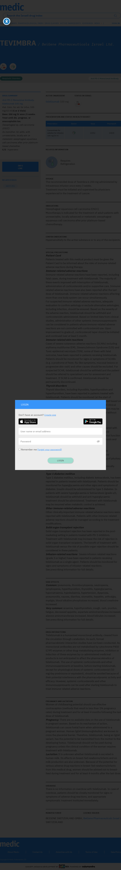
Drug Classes (52, 23)
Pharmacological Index (31, 23)
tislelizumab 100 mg (12, 103)
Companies (87, 23)
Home (3, 23)
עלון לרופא (10, 186)
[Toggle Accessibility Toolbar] (6, 21)
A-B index (12, 23)
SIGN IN (116, 23)
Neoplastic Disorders (11, 78)
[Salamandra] (88, 866)
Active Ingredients (70, 23)
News (97, 23)
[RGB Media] (64, 866)
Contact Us (37, 852)
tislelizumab (52, 101)
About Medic (13, 852)
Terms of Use (91, 852)
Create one (50, 414)
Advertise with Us (64, 852)
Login (60, 460)
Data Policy (116, 852)
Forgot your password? (49, 449)
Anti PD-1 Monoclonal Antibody (105, 78)
